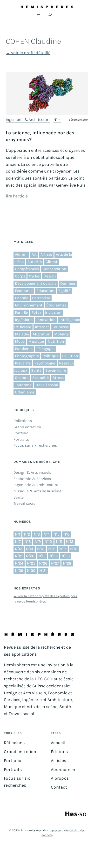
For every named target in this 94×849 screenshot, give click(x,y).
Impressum (56, 830)
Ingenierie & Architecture (28, 119)
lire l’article (17, 196)
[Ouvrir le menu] (38, 14)
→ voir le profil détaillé (28, 52)
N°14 (57, 119)
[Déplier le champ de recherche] (50, 14)
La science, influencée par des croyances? (40, 136)
